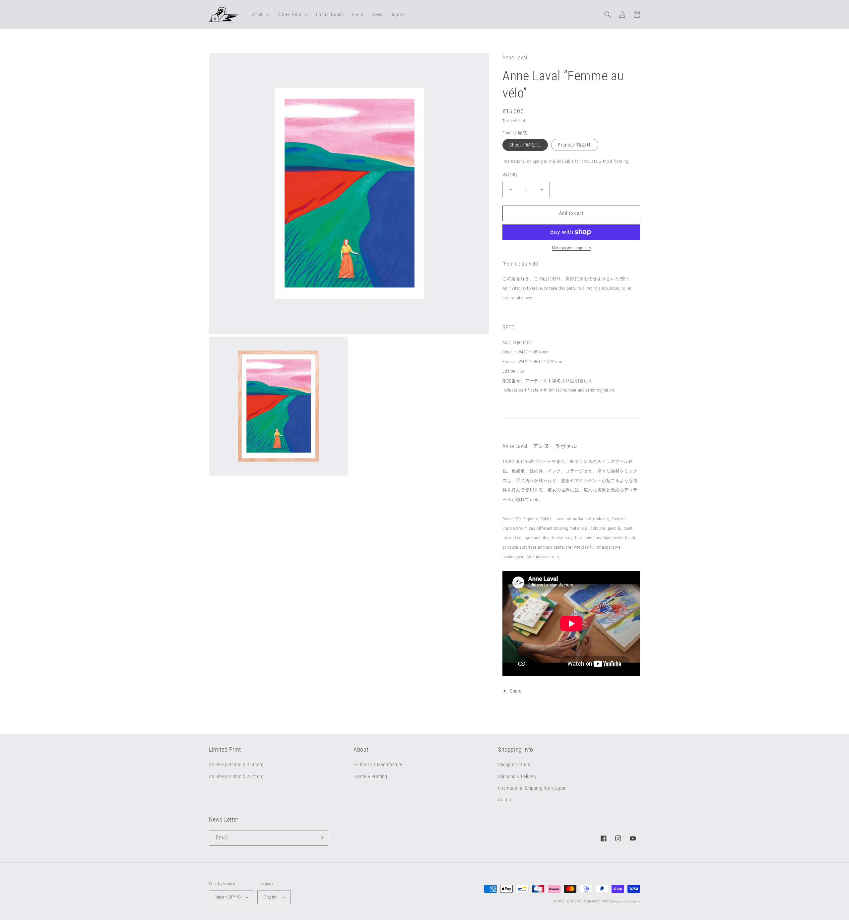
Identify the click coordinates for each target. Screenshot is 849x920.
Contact (506, 799)
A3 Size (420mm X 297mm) (236, 776)
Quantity (509, 174)
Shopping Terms (514, 764)
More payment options (571, 248)
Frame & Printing (370, 776)
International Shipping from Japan (532, 788)
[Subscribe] (320, 838)
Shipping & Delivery (517, 776)
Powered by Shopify (625, 901)
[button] (260, 15)
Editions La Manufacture (378, 764)
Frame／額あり (574, 145)
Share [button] (515, 691)
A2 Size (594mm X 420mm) (236, 764)
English (270, 896)
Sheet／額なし (525, 145)
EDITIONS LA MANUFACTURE (588, 901)
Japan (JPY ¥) (228, 896)
